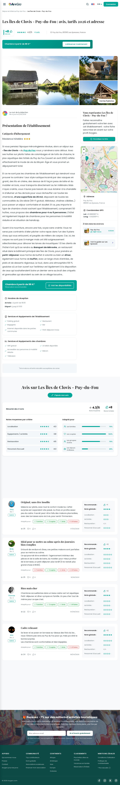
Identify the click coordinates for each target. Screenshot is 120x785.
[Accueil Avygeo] (14, 4)
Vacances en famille (82, 763)
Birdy (12, 549)
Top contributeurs (32, 757)
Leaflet (102, 192)
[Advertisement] (99, 269)
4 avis (37, 32)
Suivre (11, 515)
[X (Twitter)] (110, 780)
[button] (112, 176)
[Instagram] (105, 780)
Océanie (53, 771)
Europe (52, 768)
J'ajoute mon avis (61, 395)
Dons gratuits (31, 761)
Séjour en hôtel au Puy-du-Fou (14, 11)
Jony (12, 509)
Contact (5, 764)
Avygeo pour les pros (10, 768)
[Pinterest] (116, 780)
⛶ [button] (84, 158)
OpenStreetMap (112, 192)
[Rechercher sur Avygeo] (87, 4)
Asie (51, 764)
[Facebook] (99, 780)
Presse (4, 761)
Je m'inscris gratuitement (79, 733)
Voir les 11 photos (106, 101)
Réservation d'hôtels (81, 767)
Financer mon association (36, 768)
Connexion (111, 4)
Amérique (54, 761)
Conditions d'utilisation (106, 757)
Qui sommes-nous (9, 757)
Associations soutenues (35, 764)
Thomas (11, 595)
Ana (11, 635)
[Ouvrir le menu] (4, 4)
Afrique (52, 757)
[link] (47, 44)
